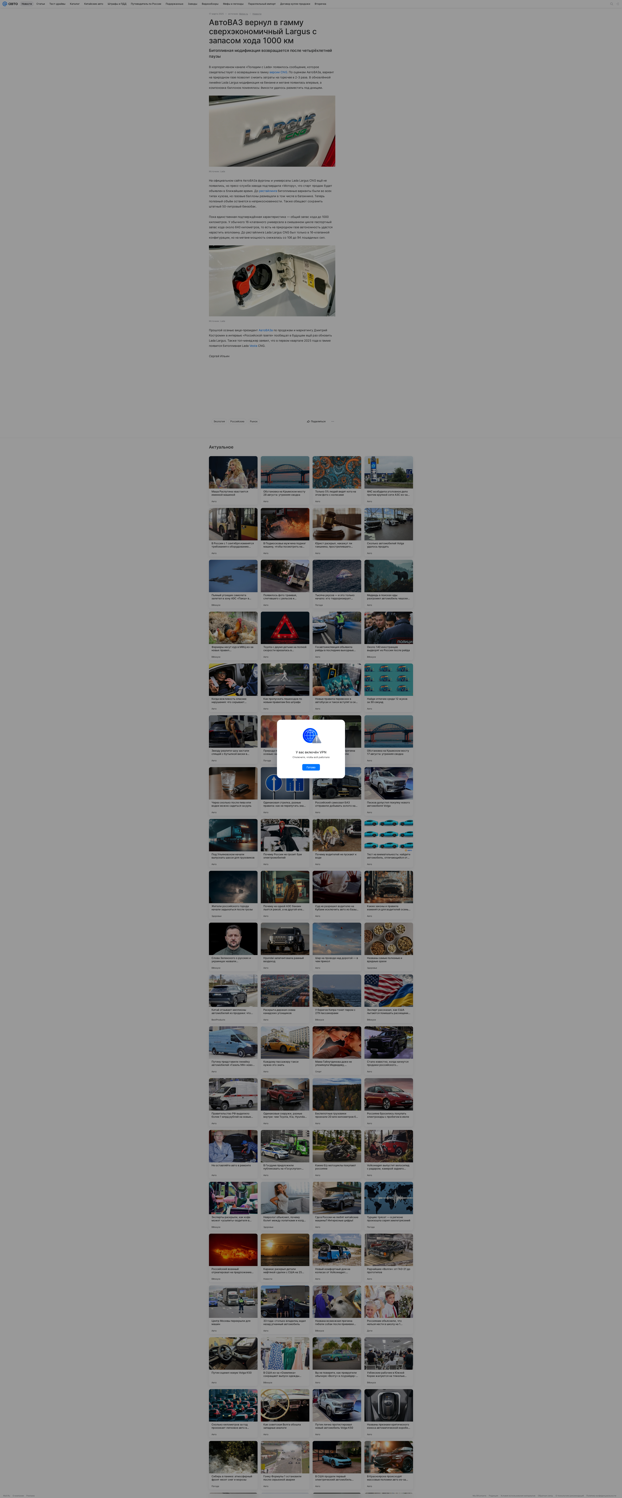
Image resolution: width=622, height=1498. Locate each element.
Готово (311, 767)
